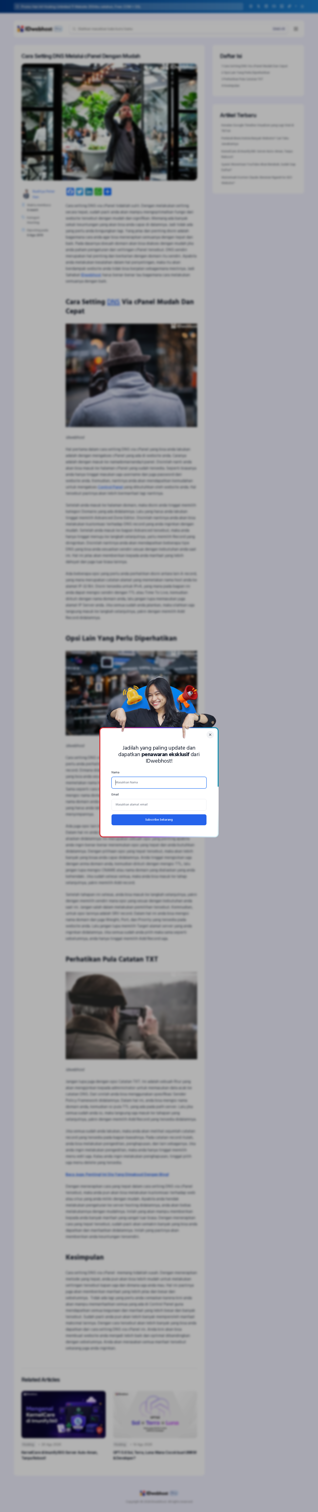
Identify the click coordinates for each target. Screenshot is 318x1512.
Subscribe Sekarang (159, 819)
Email (115, 794)
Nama (115, 772)
